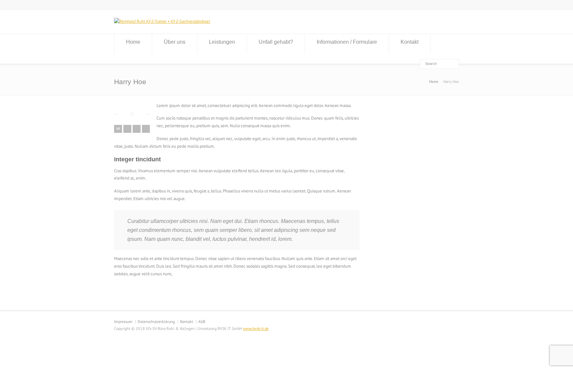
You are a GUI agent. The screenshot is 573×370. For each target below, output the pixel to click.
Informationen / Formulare (347, 42)
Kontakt (409, 42)
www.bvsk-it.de (256, 328)
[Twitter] (127, 129)
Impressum (123, 321)
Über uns (174, 42)
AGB (201, 321)
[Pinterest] (146, 129)
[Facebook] (137, 129)
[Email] (118, 129)
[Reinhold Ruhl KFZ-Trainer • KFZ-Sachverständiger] (162, 21)
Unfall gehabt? (276, 42)
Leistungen (222, 42)
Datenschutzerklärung (156, 321)
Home (133, 42)
